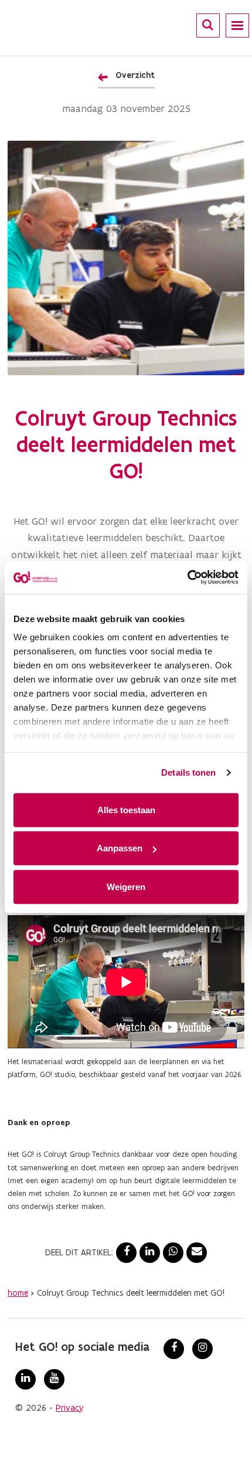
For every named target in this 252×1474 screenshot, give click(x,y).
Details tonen (188, 772)
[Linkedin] (25, 1379)
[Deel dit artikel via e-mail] (196, 1252)
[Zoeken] (208, 24)
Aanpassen (119, 848)
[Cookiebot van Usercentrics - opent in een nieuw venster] (187, 577)
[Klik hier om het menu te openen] (237, 25)
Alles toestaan (126, 809)
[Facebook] (174, 1349)
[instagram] (202, 1349)
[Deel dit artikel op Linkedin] (149, 1252)
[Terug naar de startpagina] (61, 26)
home (18, 1293)
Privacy (69, 1407)
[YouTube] (54, 1379)
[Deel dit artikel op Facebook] (126, 1252)
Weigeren (126, 886)
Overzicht (135, 75)
